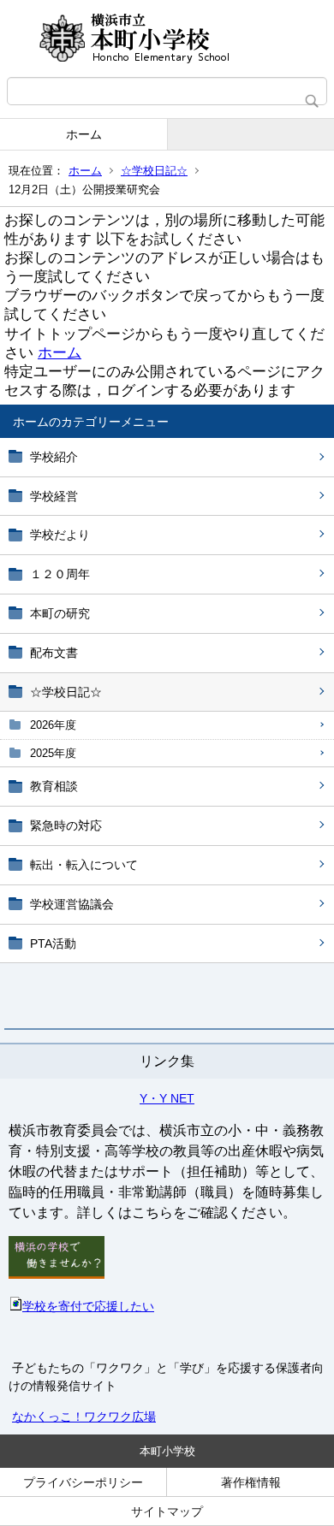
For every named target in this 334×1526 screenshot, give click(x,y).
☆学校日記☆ (154, 170)
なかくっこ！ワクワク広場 (84, 1416)
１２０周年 (60, 574)
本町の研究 (60, 613)
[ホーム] (167, 38)
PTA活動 (53, 943)
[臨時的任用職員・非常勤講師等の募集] (56, 1274)
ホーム (84, 134)
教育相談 (54, 786)
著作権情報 (251, 1482)
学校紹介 (54, 457)
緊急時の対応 (66, 825)
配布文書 (54, 652)
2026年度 (53, 725)
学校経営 (54, 496)
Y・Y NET (167, 1098)
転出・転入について (84, 865)
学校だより (60, 534)
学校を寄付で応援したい (88, 1306)
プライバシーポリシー (83, 1482)
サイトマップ (167, 1511)
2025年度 (53, 753)
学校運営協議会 (72, 904)
